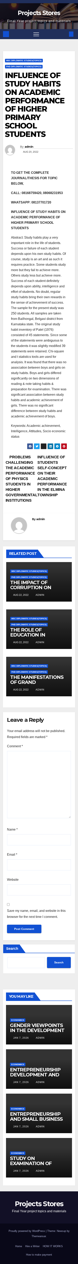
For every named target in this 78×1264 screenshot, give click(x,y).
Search (12, 949)
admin (29, 146)
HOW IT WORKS (53, 1246)
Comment (15, 746)
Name (12, 829)
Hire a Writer (32, 1246)
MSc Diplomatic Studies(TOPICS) (24, 60)
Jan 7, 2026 (21, 1037)
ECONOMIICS (17, 1020)
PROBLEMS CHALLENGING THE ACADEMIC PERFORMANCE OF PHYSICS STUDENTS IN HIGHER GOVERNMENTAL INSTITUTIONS (21, 478)
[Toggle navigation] (36, 34)
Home (18, 1246)
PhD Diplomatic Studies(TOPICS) (23, 66)
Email (12, 854)
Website (13, 879)
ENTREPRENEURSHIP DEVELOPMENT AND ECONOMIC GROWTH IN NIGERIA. (38, 1077)
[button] (64, 34)
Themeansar (39, 1236)
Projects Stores (39, 13)
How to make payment (39, 1254)
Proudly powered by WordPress (27, 1230)
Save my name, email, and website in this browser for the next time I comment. (36, 913)
